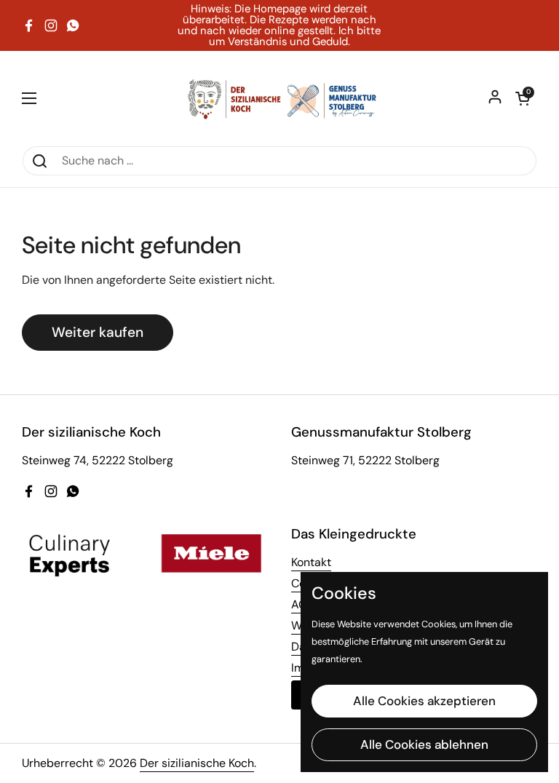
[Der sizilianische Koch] (279, 98)
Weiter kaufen (97, 332)
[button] (522, 98)
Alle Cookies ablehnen (424, 744)
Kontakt (311, 562)
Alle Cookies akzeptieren (424, 701)
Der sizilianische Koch (197, 763)
